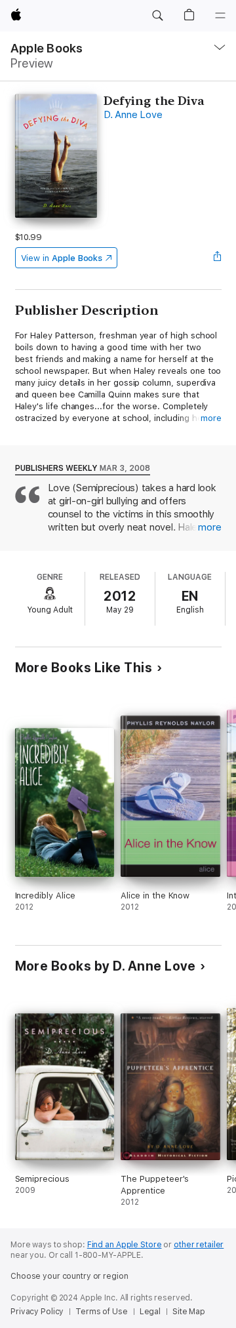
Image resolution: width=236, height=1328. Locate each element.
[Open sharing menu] (217, 257)
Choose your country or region (69, 1276)
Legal (150, 1311)
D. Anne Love (133, 115)
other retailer (199, 1244)
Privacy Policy (37, 1311)
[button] (157, 15)
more (211, 418)
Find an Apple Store (124, 1244)
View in (62, 258)
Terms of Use (101, 1311)
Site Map (188, 1311)
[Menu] (220, 15)
